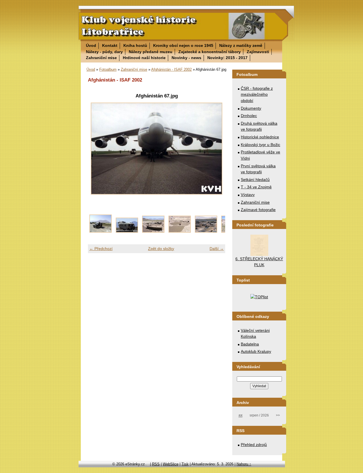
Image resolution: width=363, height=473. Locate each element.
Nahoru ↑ (244, 464)
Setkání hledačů (255, 179)
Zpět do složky (161, 248)
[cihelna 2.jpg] (179, 231)
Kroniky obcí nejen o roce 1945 (183, 45)
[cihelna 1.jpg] (153, 231)
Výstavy (248, 194)
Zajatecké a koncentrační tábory (209, 51)
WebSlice (170, 464)
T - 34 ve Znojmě (256, 187)
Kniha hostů (135, 45)
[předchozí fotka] (97, 149)
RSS (156, 464)
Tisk (185, 464)
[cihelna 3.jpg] (206, 231)
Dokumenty (251, 108)
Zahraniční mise (101, 57)
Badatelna (250, 344)
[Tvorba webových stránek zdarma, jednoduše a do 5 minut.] (148, 464)
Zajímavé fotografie (258, 209)
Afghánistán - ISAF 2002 (171, 69)
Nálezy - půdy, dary (104, 51)
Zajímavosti (258, 51)
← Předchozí (101, 248)
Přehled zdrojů (254, 444)
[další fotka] (216, 149)
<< (240, 415)
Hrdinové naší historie (144, 57)
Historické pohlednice (260, 137)
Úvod (91, 45)
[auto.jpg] (127, 231)
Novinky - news (186, 57)
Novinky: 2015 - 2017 (227, 57)
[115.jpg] (100, 231)
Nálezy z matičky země (240, 45)
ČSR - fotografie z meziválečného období (257, 94)
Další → (217, 248)
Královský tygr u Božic (260, 144)
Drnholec (249, 115)
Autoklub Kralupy (256, 351)
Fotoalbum (108, 69)
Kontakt (109, 45)
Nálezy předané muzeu (150, 51)
